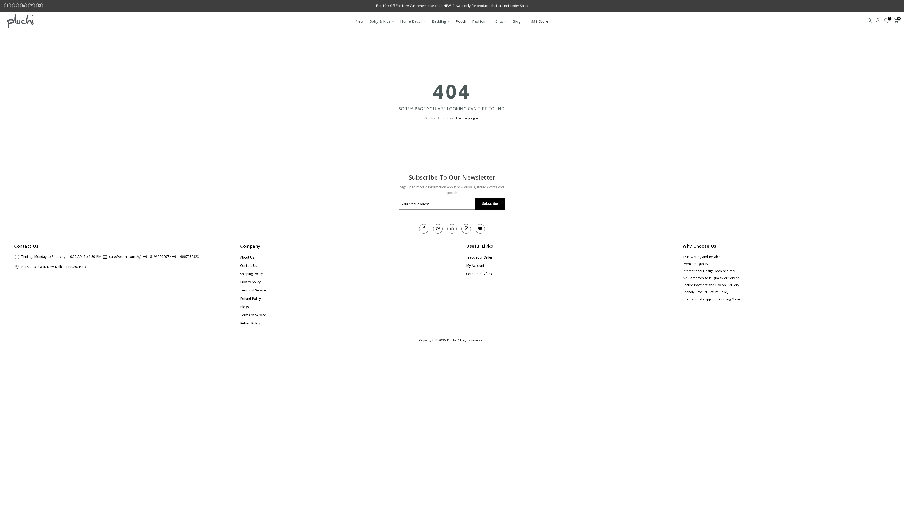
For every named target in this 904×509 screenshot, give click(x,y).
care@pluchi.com (122, 256)
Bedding (439, 21)
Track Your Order (479, 257)
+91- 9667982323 (185, 256)
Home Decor (411, 21)
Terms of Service (253, 290)
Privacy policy (250, 282)
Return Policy (250, 323)
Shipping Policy (251, 273)
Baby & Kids (380, 21)
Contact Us (248, 265)
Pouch (461, 21)
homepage (467, 118)
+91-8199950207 (156, 256)
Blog (517, 21)
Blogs (244, 306)
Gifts (499, 21)
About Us (247, 257)
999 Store (540, 21)
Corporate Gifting (479, 273)
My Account (475, 265)
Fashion (478, 21)
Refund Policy (250, 298)
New (360, 21)
